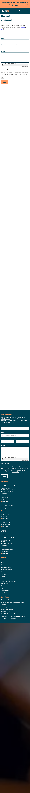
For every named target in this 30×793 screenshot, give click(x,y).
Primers (3, 576)
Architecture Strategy (7, 599)
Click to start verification (16, 65)
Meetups (3, 574)
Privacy (3, 588)
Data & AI (3, 604)
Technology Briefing (6, 569)
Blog (2, 560)
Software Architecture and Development (12, 602)
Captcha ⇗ (25, 66)
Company (18, 45)
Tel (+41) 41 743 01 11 (6, 543)
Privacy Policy (15, 471)
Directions (5, 493)
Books (2, 579)
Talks (2, 562)
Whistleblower (5, 590)
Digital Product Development (9, 618)
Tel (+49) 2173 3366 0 (7, 491)
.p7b (24, 27)
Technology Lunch (6, 567)
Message (6, 51)
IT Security (4, 606)
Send (4, 82)
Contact (3, 586)
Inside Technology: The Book (8, 581)
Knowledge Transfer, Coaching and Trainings (13, 616)
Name (5, 32)
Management (5, 583)
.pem (2, 29)
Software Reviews (6, 611)
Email (5, 38)
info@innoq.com (5, 25)
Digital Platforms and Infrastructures (11, 613)
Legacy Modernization (7, 609)
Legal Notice (4, 593)
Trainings (3, 572)
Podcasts (3, 565)
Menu (21, 11)
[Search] (27, 11)
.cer (22, 27)
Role (2, 45)
